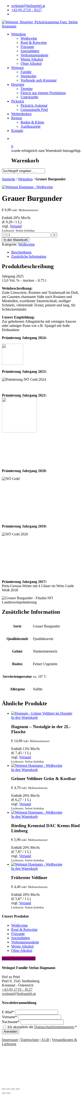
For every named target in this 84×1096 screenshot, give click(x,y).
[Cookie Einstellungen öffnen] (37, 1084)
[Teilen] (8, 1089)
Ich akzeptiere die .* (42, 1027)
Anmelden (10, 1031)
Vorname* (10, 1017)
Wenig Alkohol (22, 946)
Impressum (10, 1040)
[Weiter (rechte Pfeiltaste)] (8, 1093)
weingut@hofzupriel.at (19, 994)
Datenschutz (30, 1040)
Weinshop (25, 179)
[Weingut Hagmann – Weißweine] (27, 187)
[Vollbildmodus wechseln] (13, 1089)
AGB (45, 1040)
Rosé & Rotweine (24, 930)
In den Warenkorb (16, 240)
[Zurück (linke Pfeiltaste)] (4, 1093)
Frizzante (18, 934)
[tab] (46, 252)
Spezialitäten (20, 938)
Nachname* (11, 1022)
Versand (16, 226)
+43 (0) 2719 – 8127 (17, 989)
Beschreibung (21, 252)
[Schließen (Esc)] (4, 1089)
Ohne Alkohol (21, 950)
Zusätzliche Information (28, 256)
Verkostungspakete (25, 942)
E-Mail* (8, 1012)
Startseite (8, 179)
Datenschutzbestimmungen (54, 1027)
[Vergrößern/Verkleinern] (18, 1089)
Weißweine (26, 244)
